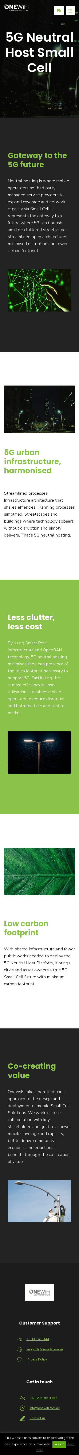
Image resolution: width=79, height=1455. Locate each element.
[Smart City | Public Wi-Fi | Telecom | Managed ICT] (16, 8)
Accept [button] (59, 1444)
